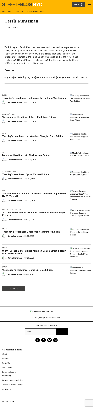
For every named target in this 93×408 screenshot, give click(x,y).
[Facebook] (43, 340)
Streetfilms (32, 12)
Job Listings (6, 389)
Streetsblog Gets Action (11, 209)
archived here (36, 63)
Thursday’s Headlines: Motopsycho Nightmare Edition (31, 231)
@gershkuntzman (43, 77)
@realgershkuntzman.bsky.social (72, 77)
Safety (4, 152)
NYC (9, 12)
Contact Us (6, 363)
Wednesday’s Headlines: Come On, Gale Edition (27, 270)
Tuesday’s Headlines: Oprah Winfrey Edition (25, 174)
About (4, 354)
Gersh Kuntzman (14, 102)
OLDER (12, 289)
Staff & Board (7, 367)
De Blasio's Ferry (8, 114)
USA (3, 12)
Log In (76, 4)
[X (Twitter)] (37, 340)
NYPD (4, 133)
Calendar (5, 358)
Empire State (19, 12)
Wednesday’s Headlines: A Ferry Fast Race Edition (29, 117)
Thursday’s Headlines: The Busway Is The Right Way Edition (34, 98)
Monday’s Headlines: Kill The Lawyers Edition (26, 155)
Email (29, 331)
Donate (43, 12)
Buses (4, 95)
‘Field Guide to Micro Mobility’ (12, 385)
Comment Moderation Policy (12, 380)
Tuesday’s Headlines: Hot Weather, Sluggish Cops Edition (33, 136)
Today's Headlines (9, 171)
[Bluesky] (49, 340)
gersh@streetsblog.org (18, 77)
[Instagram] (55, 340)
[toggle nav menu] (89, 4)
